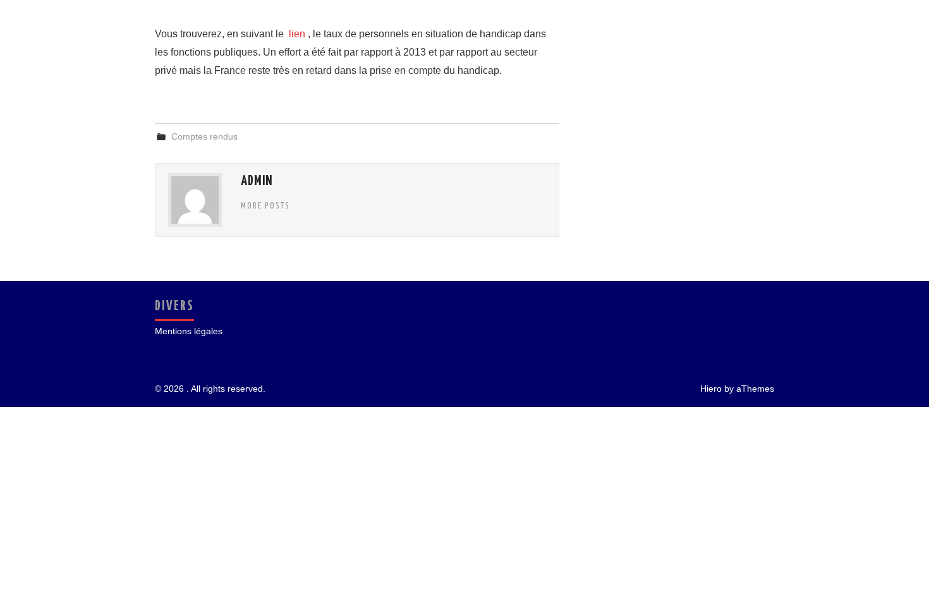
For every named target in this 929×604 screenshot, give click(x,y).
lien (297, 33)
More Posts (265, 206)
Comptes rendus (204, 136)
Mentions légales (188, 331)
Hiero (711, 389)
